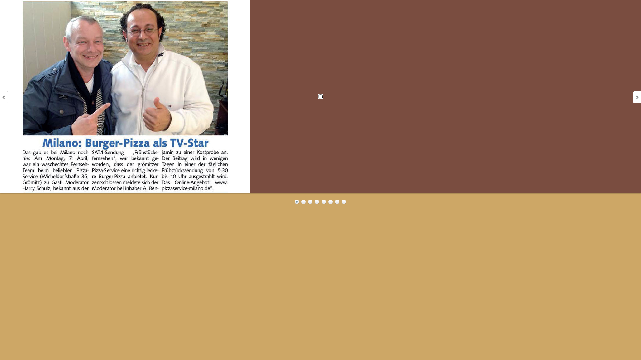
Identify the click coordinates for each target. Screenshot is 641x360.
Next (636, 97)
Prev (4, 97)
